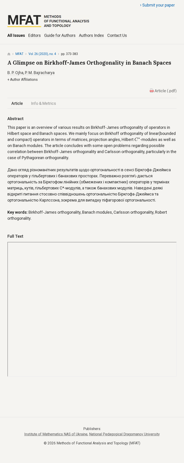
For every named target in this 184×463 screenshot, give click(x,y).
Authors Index (91, 35)
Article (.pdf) (166, 90)
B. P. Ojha (15, 72)
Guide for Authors (60, 35)
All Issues (16, 35)
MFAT (19, 54)
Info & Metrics (43, 103)
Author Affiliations (22, 79)
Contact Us (117, 35)
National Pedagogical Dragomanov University (124, 434)
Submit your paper (157, 5)
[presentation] (137, 139)
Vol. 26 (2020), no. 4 (42, 54)
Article (17, 103)
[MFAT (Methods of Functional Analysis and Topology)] (92, 16)
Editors (34, 35)
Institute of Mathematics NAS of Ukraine (56, 434)
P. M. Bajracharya (40, 72)
